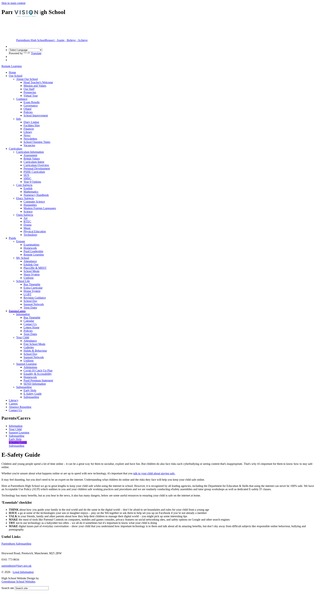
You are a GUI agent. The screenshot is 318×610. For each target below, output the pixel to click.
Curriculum (15, 148)
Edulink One (31, 264)
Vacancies (29, 145)
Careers (13, 403)
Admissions (30, 367)
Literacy (13, 400)
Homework (30, 248)
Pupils (12, 238)
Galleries (29, 347)
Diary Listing (31, 122)
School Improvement (36, 115)
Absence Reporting (20, 407)
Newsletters (30, 138)
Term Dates (30, 307)
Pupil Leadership (33, 251)
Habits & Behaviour (35, 350)
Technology (30, 234)
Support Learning (26, 363)
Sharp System (32, 274)
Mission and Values (35, 85)
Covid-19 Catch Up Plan (38, 370)
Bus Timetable (32, 284)
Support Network (34, 304)
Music (27, 228)
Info (18, 118)
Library (28, 132)
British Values (32, 158)
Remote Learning (34, 254)
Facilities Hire (32, 125)
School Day (30, 301)
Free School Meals (34, 344)
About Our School (27, 79)
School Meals (31, 271)
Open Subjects (24, 214)
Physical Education (35, 231)
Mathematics (31, 191)
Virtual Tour (31, 95)
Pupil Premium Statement (38, 380)
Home (12, 72)
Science (28, 211)
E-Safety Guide (33, 393)
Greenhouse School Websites (18, 581)
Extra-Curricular (33, 287)
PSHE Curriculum (34, 171)
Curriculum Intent (34, 161)
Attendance (30, 261)
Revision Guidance (35, 297)
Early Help (30, 390)
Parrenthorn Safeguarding (16, 543)
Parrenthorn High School (52, 40)
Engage (20, 241)
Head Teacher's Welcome (38, 82)
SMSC (27, 178)
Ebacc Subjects (25, 198)
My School (22, 257)
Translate (36, 53)
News (27, 135)
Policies (28, 112)
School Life (23, 281)
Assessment (30, 155)
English (28, 188)
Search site (7, 588)
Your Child (22, 337)
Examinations (31, 244)
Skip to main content (13, 3)
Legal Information (23, 572)
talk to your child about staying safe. (154, 473)
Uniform (28, 277)
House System (32, 291)
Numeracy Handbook (36, 195)
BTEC (27, 221)
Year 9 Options (32, 181)
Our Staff (29, 89)
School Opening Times (37, 142)
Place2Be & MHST (35, 267)
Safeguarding (24, 387)
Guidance (21, 98)
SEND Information (35, 383)
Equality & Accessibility (38, 373)
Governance (31, 105)
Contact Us (30, 324)
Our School (15, 75)
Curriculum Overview (36, 165)
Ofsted (27, 108)
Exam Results (32, 102)
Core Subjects (24, 185)
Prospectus (30, 92)
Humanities (30, 204)
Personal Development (37, 168)
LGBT (27, 294)
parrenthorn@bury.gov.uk (16, 565)
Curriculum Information (30, 151)
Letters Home (31, 327)
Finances (29, 128)
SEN (26, 175)
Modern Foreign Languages (40, 208)
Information (23, 314)
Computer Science (34, 201)
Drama (27, 224)
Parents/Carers (17, 310)
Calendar (29, 320)
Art (25, 218)
